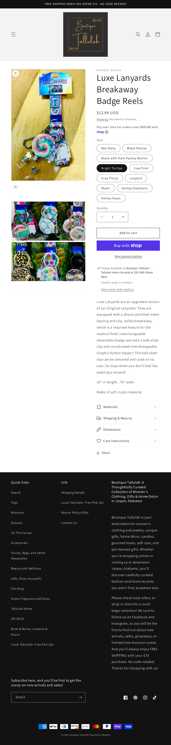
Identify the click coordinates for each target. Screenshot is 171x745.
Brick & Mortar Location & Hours (29, 631)
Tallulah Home (21, 609)
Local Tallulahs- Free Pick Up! (32, 644)
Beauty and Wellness (26, 568)
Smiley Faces (111, 198)
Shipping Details (73, 493)
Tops (14, 503)
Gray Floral (109, 178)
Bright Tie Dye (111, 168)
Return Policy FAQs (74, 513)
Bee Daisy (108, 148)
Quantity (102, 208)
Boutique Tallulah (78, 734)
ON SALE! (17, 619)
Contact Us (69, 523)
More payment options (128, 256)
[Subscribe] (80, 697)
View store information (117, 289)
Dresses (16, 523)
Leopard (136, 178)
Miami (105, 188)
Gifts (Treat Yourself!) (26, 579)
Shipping (102, 119)
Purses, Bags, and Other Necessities (28, 555)
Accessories (19, 543)
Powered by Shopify (99, 734)
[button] (13, 34)
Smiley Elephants (135, 188)
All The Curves (21, 533)
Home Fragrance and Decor (30, 599)
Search (16, 493)
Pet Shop (17, 589)
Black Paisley (137, 148)
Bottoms (17, 513)
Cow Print (141, 168)
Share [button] (106, 453)
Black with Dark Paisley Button (124, 158)
